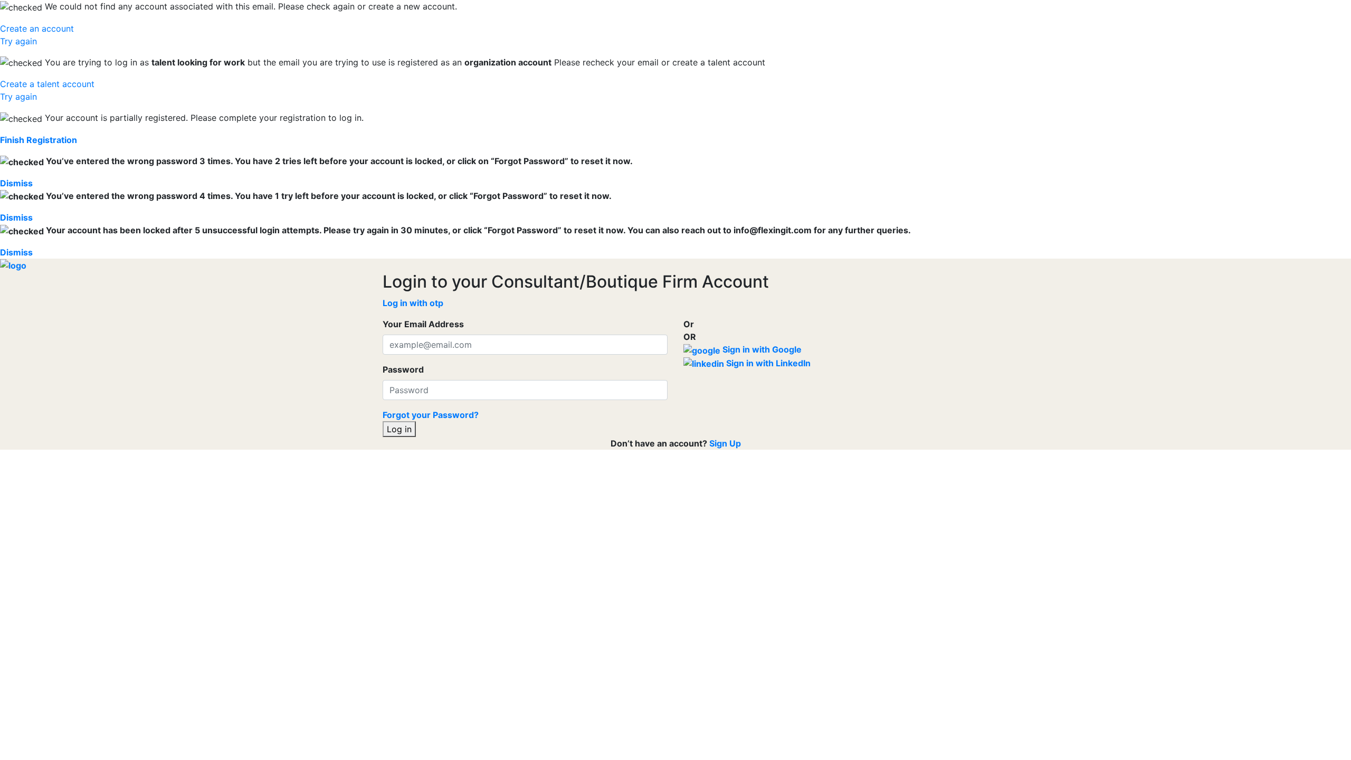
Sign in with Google (761, 349)
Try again (18, 41)
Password (403, 369)
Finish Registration (38, 140)
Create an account (37, 28)
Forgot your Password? (431, 415)
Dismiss (16, 183)
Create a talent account (47, 84)
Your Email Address (423, 324)
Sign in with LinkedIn (767, 363)
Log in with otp (413, 303)
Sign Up (725, 443)
